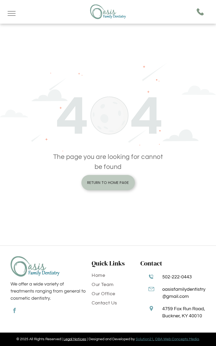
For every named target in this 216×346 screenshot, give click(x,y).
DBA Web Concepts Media (177, 339)
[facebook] (14, 311)
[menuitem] (114, 276)
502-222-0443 (177, 276)
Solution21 (145, 339)
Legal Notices (74, 339)
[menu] (11, 13)
